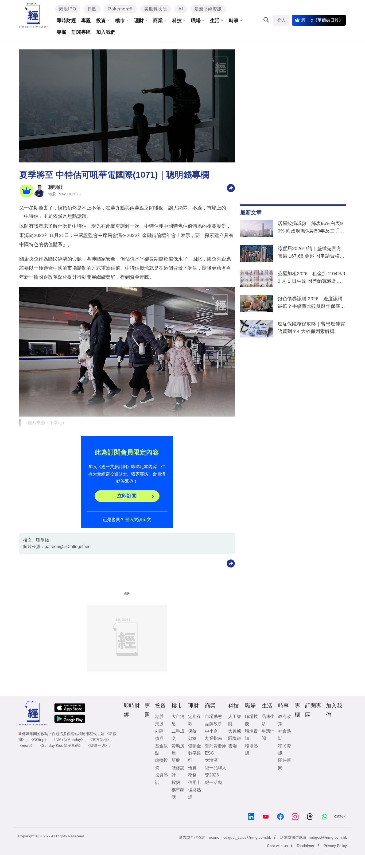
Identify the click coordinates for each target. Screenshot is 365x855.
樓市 (120, 20)
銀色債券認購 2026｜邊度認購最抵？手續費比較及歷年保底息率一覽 (311, 303)
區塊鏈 (234, 738)
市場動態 (213, 716)
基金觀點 (161, 749)
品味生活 (268, 720)
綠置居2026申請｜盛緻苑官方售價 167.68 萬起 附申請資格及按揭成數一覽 (311, 253)
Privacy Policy (335, 846)
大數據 (234, 731)
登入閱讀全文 (138, 519)
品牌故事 (213, 723)
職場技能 (251, 720)
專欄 (61, 32)
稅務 (192, 775)
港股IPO (67, 9)
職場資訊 (251, 735)
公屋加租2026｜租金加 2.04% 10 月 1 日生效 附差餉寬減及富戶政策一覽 (312, 278)
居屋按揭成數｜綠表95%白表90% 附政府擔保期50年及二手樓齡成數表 (311, 228)
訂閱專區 (81, 32)
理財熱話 (194, 793)
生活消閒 (268, 735)
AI (180, 9)
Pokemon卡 (120, 9)
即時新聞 (284, 764)
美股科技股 (155, 9)
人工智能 (234, 720)
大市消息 (178, 720)
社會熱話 (284, 735)
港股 (52, 194)
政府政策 (284, 720)
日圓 (92, 9)
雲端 (232, 746)
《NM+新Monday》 (68, 739)
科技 (177, 20)
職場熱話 (251, 749)
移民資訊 (284, 749)
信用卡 (194, 782)
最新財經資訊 (208, 9)
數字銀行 (194, 757)
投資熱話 (161, 778)
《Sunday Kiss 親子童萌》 (60, 745)
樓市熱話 (178, 793)
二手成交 (178, 735)
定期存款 (194, 720)
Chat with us (277, 846)
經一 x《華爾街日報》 (322, 20)
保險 (192, 731)
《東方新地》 (99, 739)
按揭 (176, 782)
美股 (159, 723)
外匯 (159, 731)
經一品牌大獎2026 (215, 771)
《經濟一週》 (97, 745)
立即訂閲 (127, 496)
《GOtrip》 (38, 739)
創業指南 (213, 738)
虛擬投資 (161, 764)
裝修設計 (178, 771)
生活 (215, 20)
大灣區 (211, 760)
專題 (86, 20)
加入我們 (105, 32)
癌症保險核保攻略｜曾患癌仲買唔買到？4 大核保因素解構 (311, 327)
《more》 (26, 745)
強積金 (194, 746)
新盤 (176, 760)
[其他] (231, 187)
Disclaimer (305, 846)
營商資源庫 (215, 746)
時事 (234, 20)
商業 (158, 20)
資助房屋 (178, 749)
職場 (196, 20)
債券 (159, 738)
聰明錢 (55, 187)
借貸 (192, 767)
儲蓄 (192, 738)
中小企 (211, 731)
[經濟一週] (33, 15)
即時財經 (66, 20)
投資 (101, 20)
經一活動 (213, 782)
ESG (209, 753)
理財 (139, 20)
